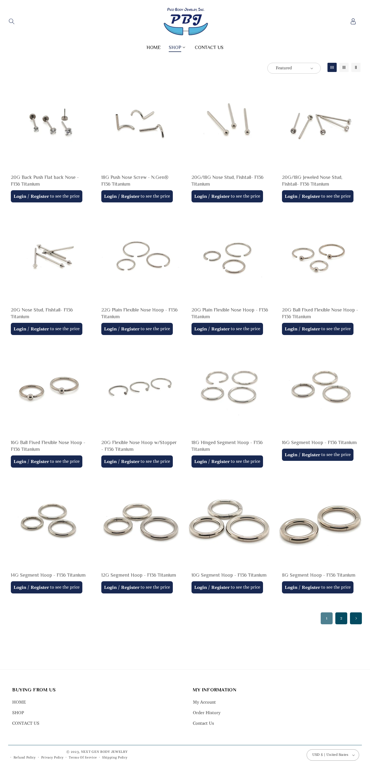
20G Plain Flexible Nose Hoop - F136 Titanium (230, 313)
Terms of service (83, 758)
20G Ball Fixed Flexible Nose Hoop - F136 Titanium (320, 313)
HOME (19, 702)
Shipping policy (115, 758)
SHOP (18, 712)
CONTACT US (25, 723)
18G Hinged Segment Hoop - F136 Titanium (227, 446)
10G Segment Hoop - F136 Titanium (229, 575)
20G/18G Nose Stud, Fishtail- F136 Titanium (228, 181)
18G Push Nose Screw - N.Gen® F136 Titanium (134, 181)
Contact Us (203, 723)
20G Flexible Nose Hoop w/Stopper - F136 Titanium (139, 446)
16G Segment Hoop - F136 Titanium (319, 442)
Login (20, 196)
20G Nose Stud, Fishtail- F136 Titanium (42, 313)
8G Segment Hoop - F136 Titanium (318, 575)
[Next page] (356, 618)
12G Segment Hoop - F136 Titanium (138, 575)
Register (40, 196)
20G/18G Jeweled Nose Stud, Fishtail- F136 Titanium (312, 181)
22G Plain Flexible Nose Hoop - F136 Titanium (139, 313)
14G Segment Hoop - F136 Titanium (48, 575)
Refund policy (25, 758)
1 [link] (326, 618)
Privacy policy (52, 758)
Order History (206, 712)
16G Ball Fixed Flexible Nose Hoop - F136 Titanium (48, 446)
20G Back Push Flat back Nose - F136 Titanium (45, 181)
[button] (11, 21)
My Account (204, 702)
